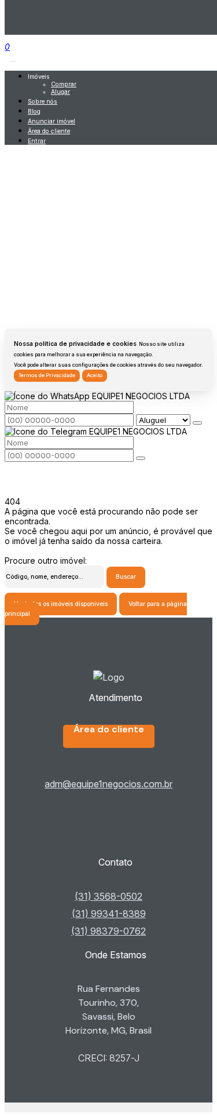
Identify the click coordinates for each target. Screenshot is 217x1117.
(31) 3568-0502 (108, 896)
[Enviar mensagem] (197, 423)
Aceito (94, 375)
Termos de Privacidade (47, 375)
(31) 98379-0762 (108, 931)
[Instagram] (108, 843)
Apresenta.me (31, 1107)
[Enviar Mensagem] (140, 458)
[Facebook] (108, 825)
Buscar (126, 577)
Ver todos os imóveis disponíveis (61, 604)
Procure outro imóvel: (46, 560)
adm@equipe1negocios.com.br (108, 784)
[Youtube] (108, 834)
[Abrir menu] (12, 58)
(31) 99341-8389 (109, 913)
